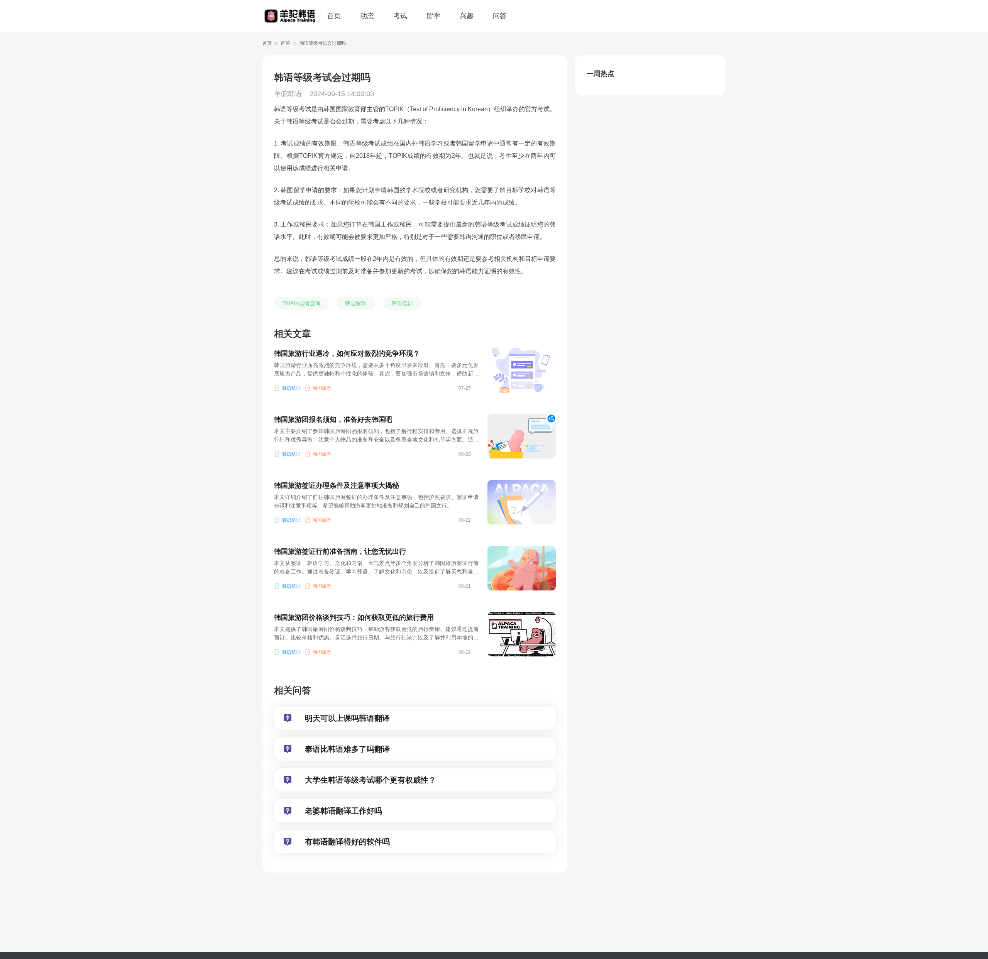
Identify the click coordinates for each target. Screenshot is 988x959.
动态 (367, 15)
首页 (334, 15)
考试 (400, 15)
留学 (433, 15)
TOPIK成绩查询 (301, 303)
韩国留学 (356, 303)
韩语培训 (402, 303)
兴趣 (467, 15)
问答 (500, 15)
